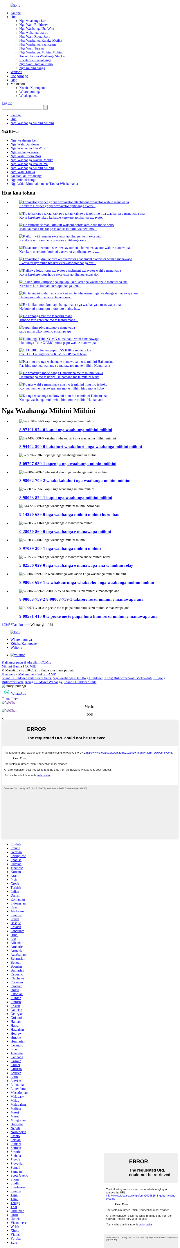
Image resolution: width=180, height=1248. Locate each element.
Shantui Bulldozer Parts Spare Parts (26, 678)
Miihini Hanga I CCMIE (19, 666)
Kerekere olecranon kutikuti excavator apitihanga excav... (59, 251)
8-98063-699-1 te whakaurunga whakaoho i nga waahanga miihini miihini (86, 582)
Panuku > (19, 625)
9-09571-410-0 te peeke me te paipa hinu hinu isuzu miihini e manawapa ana (88, 616)
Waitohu (16, 72)
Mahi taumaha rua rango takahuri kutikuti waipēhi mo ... (58, 229)
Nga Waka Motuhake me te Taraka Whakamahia (44, 184)
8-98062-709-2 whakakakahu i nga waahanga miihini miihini (74, 480)
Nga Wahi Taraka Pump (36, 64)
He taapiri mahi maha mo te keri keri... (45, 297)
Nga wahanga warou (33, 32)
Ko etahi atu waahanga (35, 60)
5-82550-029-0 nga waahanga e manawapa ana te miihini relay (76, 565)
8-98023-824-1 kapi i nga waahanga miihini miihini (65, 497)
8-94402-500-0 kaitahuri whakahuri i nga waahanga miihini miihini (80, 446)
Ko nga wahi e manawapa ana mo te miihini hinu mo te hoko (61, 388)
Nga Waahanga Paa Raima (37, 44)
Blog (14, 80)
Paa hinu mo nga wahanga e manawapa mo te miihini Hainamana (64, 365)
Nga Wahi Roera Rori (34, 36)
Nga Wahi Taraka (31, 48)
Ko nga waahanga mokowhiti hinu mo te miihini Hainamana (61, 400)
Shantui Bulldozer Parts (80, 682)
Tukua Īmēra (10, 699)
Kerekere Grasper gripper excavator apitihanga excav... (57, 206)
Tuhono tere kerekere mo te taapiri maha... (48, 320)
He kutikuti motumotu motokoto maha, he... (49, 308)
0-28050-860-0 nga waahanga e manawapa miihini (65, 531)
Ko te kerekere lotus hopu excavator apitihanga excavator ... (60, 274)
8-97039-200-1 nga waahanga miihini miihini (60, 548)
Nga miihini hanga (32, 68)
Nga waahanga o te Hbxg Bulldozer (78, 678)
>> (28, 625)
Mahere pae (26, 674)
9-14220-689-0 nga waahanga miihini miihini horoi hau (69, 514)
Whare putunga (30, 92)
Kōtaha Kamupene (32, 88)
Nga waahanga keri (32, 21)
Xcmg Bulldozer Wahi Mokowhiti (128, 678)
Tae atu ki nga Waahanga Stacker (42, 56)
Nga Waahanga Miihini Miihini (41, 52)
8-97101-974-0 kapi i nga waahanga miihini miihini (65, 429)
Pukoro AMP (46, 674)
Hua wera (8, 674)
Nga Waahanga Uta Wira (36, 28)
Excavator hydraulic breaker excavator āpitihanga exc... (57, 263)
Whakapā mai (28, 95)
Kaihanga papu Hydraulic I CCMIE (27, 662)
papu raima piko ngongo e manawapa (45, 331)
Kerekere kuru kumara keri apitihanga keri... (50, 286)
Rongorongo (19, 76)
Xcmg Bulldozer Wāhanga (43, 682)
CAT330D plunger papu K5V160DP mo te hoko (53, 354)
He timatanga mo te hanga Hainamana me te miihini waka (59, 377)
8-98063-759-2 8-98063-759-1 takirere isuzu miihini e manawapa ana (81, 599)
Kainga (16, 13)
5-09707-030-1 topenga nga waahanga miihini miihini (67, 463)
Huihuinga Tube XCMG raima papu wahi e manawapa (57, 343)
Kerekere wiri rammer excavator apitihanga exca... (54, 240)
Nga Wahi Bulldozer (33, 25)
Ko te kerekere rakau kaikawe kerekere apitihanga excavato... (61, 217)
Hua (13, 17)
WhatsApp (18, 693)
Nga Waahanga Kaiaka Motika (40, 40)
